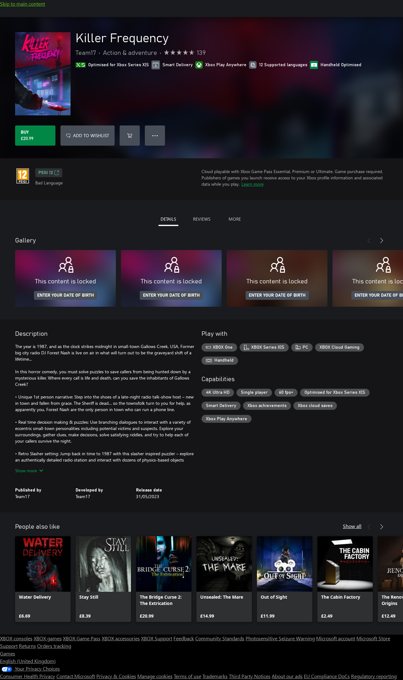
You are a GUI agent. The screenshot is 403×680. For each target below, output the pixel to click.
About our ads (287, 676)
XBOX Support (156, 638)
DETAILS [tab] (168, 219)
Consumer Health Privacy (27, 676)
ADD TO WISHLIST (91, 135)
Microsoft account (335, 638)
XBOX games (48, 638)
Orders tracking (54, 645)
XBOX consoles (16, 638)
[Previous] (369, 240)
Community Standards (219, 638)
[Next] (381, 240)
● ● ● (155, 135)
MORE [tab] (235, 219)
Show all (352, 526)
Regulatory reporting (374, 676)
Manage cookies (155, 676)
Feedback (183, 638)
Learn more (252, 184)
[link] (43, 579)
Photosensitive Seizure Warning (280, 638)
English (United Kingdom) (28, 661)
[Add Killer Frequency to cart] (130, 135)
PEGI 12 (45, 173)
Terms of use (187, 676)
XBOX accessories (121, 638)
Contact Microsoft (75, 676)
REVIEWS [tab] (201, 219)
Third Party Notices (249, 676)
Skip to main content (22, 3)
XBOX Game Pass (81, 638)
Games (7, 653)
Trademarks (215, 676)
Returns (27, 645)
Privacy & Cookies (116, 676)
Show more (26, 471)
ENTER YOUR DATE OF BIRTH (65, 295)
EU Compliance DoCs (327, 676)
